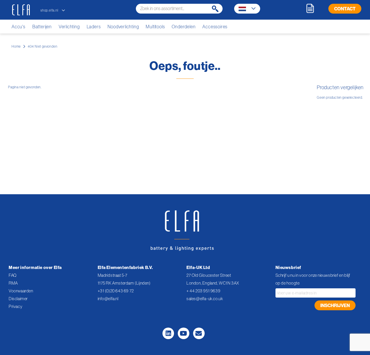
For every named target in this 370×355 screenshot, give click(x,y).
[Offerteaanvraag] (310, 8)
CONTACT (345, 9)
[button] (247, 9)
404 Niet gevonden (43, 46)
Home (16, 46)
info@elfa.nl (108, 298)
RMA (13, 283)
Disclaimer (18, 298)
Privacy (15, 306)
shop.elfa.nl (49, 10)
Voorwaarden (21, 291)
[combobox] (179, 8)
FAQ (13, 275)
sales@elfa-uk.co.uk (204, 298)
